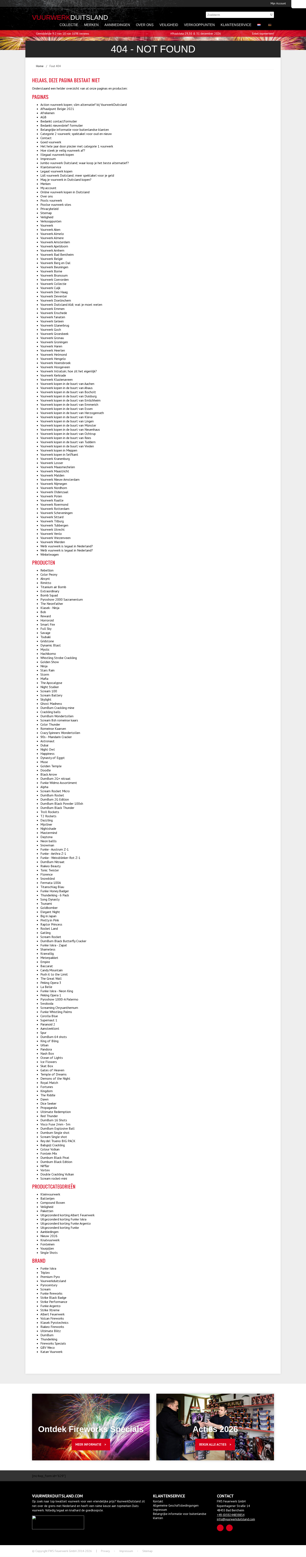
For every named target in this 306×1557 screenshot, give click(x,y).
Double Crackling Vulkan (57, 1174)
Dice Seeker (48, 1103)
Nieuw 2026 (48, 1236)
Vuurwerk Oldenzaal (54, 492)
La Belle (46, 987)
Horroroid (47, 620)
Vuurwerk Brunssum (54, 275)
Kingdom (46, 1091)
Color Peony (48, 574)
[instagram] (229, 1528)
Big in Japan (48, 916)
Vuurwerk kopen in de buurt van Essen (66, 409)
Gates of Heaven (52, 1070)
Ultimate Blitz (50, 1331)
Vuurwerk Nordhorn (53, 488)
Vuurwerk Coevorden (54, 279)
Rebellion (46, 570)
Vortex (45, 1170)
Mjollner (46, 824)
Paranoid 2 (47, 1024)
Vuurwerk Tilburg (52, 521)
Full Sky (45, 628)
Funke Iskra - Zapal (53, 945)
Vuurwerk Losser (51, 463)
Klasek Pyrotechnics (54, 1322)
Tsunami (46, 903)
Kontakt (158, 1501)
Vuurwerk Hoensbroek (55, 363)
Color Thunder (50, 724)
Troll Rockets (49, 812)
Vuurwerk (46, 225)
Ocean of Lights (51, 1057)
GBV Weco (47, 1347)
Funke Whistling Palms (56, 1012)
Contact (46, 138)
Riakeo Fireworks (52, 1327)
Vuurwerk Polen (51, 496)
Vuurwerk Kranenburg (55, 459)
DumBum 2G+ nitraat (55, 778)
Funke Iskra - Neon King (56, 991)
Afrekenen (47, 113)
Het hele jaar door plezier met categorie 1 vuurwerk (76, 146)
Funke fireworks (51, 1293)
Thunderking (48, 1339)
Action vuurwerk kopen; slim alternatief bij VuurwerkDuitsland (83, 104)
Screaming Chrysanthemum (59, 1008)
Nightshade (48, 828)
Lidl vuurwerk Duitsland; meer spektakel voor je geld (77, 175)
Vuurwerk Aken (50, 229)
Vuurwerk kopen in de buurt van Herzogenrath (72, 413)
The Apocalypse (51, 683)
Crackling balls (50, 712)
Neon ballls (48, 841)
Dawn (44, 1099)
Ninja (43, 666)
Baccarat (46, 966)
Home (40, 66)
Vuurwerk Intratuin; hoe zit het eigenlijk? (68, 371)
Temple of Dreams (53, 1074)
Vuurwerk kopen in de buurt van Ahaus (66, 388)
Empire (45, 962)
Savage (45, 633)
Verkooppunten (199, 25)
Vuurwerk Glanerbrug (54, 325)
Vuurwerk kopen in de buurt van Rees (65, 438)
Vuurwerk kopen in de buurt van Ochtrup (68, 434)
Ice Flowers (48, 1062)
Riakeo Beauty (50, 866)
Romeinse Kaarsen (53, 728)
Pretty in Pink (49, 920)
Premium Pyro (50, 1277)
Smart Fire (47, 624)
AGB (43, 117)
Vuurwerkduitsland (53, 1281)
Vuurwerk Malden (52, 475)
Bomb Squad (49, 595)
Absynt (45, 578)
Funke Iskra (48, 1268)
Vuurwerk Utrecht (52, 529)
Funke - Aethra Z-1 (53, 853)
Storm (44, 674)
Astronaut (47, 741)
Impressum (48, 159)
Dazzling (46, 820)
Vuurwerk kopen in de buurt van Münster (68, 425)
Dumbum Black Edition (56, 1162)
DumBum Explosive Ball (57, 1128)
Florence (46, 874)
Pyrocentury (48, 1285)
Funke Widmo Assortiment (58, 783)
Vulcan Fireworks (52, 1318)
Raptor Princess (51, 924)
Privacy (105, 1551)
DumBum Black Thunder (57, 808)
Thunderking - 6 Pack (54, 895)
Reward (45, 616)
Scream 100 (48, 691)
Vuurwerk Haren (51, 346)
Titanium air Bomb (53, 587)
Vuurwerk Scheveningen (56, 513)
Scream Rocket (50, 937)
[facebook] (220, 1528)
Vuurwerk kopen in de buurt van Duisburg (68, 396)
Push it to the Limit (54, 974)
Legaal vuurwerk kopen (56, 171)
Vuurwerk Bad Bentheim (57, 254)
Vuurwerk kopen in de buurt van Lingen (67, 421)
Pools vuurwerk (51, 200)
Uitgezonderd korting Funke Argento (65, 1223)
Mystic (45, 649)
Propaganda (48, 1107)
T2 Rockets (48, 816)
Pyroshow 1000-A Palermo (59, 999)
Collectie (69, 25)
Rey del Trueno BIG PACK (57, 1141)
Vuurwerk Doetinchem (55, 300)
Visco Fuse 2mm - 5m (55, 1124)
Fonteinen (47, 1244)
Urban (44, 1045)
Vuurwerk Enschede (53, 313)
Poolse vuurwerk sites (55, 204)
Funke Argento (50, 1306)
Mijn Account (278, 3)
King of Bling (49, 1041)
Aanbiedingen (117, 25)
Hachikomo (48, 653)
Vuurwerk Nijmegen (53, 484)
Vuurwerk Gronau (52, 338)
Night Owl (47, 749)
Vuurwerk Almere (52, 238)
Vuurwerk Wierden (52, 542)
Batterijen (47, 1198)
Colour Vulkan (50, 1149)
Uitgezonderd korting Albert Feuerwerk (67, 1215)
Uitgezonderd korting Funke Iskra (63, 1219)
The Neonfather (51, 603)
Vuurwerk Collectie (53, 284)
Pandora (46, 1049)
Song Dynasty (50, 899)
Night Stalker (49, 687)
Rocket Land (49, 928)
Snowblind (47, 878)
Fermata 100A (50, 883)
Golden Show (49, 662)
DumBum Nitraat (52, 862)
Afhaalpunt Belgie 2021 (57, 109)
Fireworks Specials (53, 1343)
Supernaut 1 (48, 1020)
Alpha (44, 787)
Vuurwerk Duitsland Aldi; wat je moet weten (71, 304)
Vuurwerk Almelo (52, 234)
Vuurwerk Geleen (52, 321)
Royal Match (49, 1082)
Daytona (46, 837)
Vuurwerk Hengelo (53, 359)
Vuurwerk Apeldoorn (54, 246)
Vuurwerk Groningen (54, 342)
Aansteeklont (49, 1028)
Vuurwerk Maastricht (54, 471)
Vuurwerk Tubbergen (54, 525)
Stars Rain (47, 670)
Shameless (47, 949)
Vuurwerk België (51, 259)
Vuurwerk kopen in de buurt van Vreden (67, 446)
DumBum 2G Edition (54, 799)
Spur (43, 1033)
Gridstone (47, 641)
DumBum (46, 1335)
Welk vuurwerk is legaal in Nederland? (66, 546)
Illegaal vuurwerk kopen (57, 154)
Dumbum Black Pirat (54, 1157)
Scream (45, 1289)
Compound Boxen (52, 1202)
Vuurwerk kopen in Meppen (58, 450)
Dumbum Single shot (55, 1132)
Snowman (47, 845)
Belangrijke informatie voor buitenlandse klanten (74, 129)
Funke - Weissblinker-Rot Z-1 (60, 858)
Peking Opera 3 (50, 983)
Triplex (45, 1272)
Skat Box (46, 1066)
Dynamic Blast (50, 645)
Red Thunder (49, 1116)
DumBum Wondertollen (56, 716)
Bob (43, 612)
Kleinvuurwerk (50, 1194)
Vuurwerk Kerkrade (53, 375)
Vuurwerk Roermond (54, 504)
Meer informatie (88, 1444)
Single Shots (49, 1252)
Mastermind (48, 833)
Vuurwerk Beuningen (54, 267)
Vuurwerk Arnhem (52, 250)
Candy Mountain (51, 970)
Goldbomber (49, 908)
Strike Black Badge (53, 1297)
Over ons (145, 25)
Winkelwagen (49, 554)
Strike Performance (53, 1302)
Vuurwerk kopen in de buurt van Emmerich (69, 404)
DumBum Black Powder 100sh (61, 803)
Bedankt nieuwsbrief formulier (61, 125)
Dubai (44, 745)
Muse (44, 762)
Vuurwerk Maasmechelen (57, 467)
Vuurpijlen (47, 1248)
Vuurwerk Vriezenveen (55, 538)
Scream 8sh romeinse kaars (59, 720)
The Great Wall (51, 978)
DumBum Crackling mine (57, 708)
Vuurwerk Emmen (52, 309)
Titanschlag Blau (52, 887)
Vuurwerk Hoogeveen (55, 367)
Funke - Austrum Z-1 (54, 849)
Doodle (45, 770)
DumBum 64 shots (53, 1037)
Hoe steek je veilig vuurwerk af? (62, 150)
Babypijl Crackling (52, 1145)
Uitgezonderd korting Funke (59, 1227)
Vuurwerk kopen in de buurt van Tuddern (68, 442)
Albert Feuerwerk (52, 1314)
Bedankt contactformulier (58, 121)
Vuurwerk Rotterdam (54, 509)
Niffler (44, 1166)
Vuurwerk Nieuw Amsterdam (60, 479)
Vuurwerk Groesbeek (54, 334)
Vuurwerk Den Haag (54, 292)
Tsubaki (45, 637)
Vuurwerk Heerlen (52, 350)
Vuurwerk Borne (51, 271)
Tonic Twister (49, 870)
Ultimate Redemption (55, 1112)
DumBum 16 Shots (53, 1120)
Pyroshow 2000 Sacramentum (61, 599)
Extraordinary (49, 591)
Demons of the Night (55, 1078)
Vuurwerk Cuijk (50, 288)
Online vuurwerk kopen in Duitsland (65, 192)
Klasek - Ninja (49, 608)
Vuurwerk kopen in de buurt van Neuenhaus (70, 429)
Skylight (45, 699)
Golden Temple (51, 766)
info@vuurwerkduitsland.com (236, 1519)
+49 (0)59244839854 (230, 1515)
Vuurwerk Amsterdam (55, 242)
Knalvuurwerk (50, 1240)
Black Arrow (48, 774)
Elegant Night (50, 912)
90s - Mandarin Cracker (56, 737)
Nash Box (47, 1053)
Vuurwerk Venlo (51, 533)
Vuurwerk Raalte (51, 500)
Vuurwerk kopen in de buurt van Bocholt (68, 392)
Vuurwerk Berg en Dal (55, 263)
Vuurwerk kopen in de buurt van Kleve (66, 417)
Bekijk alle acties (212, 1444)
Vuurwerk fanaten (52, 317)
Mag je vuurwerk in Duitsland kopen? (65, 179)
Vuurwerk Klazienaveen (56, 379)
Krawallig (47, 953)
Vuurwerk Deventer (53, 296)
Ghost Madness (51, 703)
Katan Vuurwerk (51, 1352)
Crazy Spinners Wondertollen (60, 733)
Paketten (46, 1211)
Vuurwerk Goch (50, 329)
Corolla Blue (49, 1016)
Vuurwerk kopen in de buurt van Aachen (67, 384)
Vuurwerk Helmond (53, 354)
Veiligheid (168, 25)
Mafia (44, 678)
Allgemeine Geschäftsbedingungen (176, 1505)
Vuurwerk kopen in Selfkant (59, 454)
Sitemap (46, 213)
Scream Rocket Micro (55, 791)
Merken (91, 25)
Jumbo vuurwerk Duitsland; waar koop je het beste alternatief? (84, 163)
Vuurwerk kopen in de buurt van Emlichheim (70, 400)
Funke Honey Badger (54, 891)
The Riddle (47, 1095)
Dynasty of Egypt (52, 758)
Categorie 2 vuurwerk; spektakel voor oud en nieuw (76, 134)
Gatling (45, 933)
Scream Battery (51, 695)
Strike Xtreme (50, 1310)
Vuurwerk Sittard (51, 517)
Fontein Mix (48, 1153)
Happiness (47, 753)
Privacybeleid (49, 209)
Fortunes (46, 1087)
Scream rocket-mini (53, 1178)
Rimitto (45, 583)
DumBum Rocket (52, 795)
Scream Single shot (53, 1137)
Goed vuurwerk (50, 142)
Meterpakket (49, 958)
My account (48, 188)
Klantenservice (236, 25)
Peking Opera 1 (50, 995)
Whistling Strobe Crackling (58, 658)
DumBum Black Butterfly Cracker (63, 941)
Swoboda (46, 1003)
